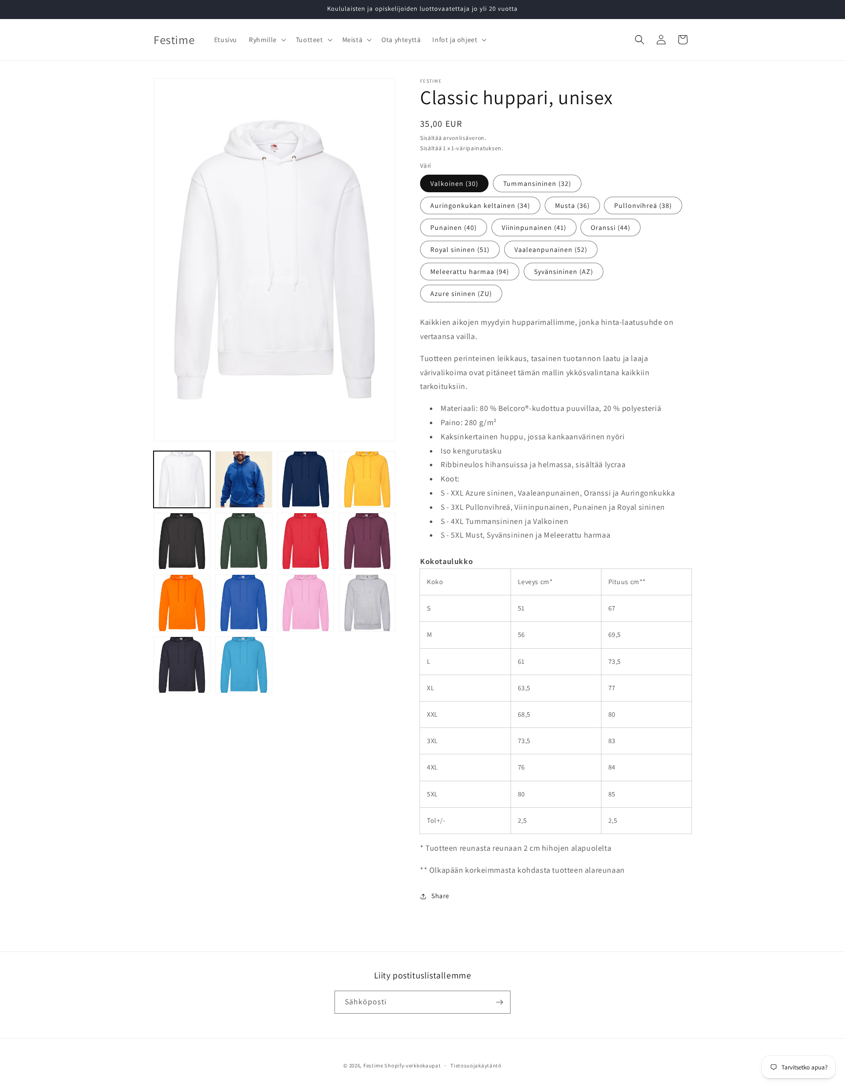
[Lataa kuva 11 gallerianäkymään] (305, 602)
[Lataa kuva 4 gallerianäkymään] (367, 479)
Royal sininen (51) (459, 249)
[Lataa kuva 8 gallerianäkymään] (367, 541)
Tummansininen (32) (537, 183)
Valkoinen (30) (454, 183)
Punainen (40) (453, 227)
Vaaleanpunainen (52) (550, 249)
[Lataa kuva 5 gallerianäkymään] (182, 541)
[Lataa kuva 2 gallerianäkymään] (243, 479)
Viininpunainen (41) (534, 227)
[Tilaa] (499, 1002)
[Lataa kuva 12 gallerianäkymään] (367, 602)
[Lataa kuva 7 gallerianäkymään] (305, 541)
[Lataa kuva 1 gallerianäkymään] (182, 479)
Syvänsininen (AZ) (563, 271)
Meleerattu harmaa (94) (469, 271)
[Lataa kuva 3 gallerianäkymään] (305, 479)
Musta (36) (572, 205)
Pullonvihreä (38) (643, 205)
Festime (373, 1065)
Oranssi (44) (610, 227)
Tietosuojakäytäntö (476, 1065)
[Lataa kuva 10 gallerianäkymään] (243, 602)
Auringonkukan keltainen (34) (480, 205)
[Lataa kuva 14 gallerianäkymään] (243, 664)
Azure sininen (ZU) (461, 293)
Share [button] (440, 895)
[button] (266, 39)
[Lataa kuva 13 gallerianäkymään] (182, 664)
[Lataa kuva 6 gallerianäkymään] (243, 541)
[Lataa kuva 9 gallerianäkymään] (182, 602)
